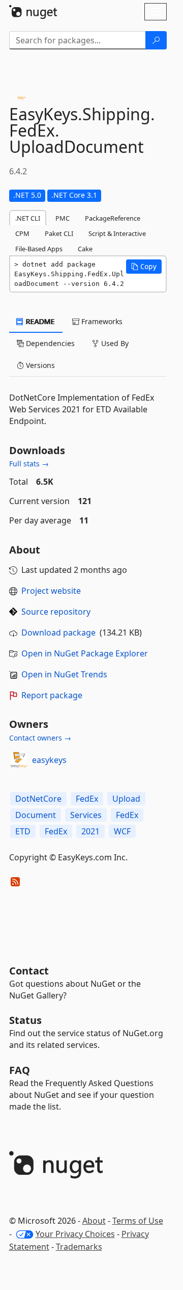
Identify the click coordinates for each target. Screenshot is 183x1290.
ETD (22, 831)
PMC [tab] (62, 218)
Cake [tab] (85, 248)
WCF (122, 831)
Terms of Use (137, 1220)
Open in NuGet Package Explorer (84, 653)
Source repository (55, 611)
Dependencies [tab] (49, 343)
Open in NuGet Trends (64, 674)
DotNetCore (38, 798)
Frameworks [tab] (101, 321)
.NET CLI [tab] (27, 218)
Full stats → (29, 463)
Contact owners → (40, 738)
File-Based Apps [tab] (39, 248)
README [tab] (39, 321)
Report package (51, 695)
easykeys (49, 760)
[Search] (156, 40)
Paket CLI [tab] (59, 233)
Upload (126, 798)
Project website (51, 590)
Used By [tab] (114, 343)
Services (86, 815)
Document (35, 815)
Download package (58, 632)
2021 (90, 831)
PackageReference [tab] (112, 218)
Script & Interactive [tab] (117, 233)
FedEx (87, 798)
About (94, 1220)
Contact (29, 971)
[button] (144, 266)
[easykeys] (19, 760)
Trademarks (79, 1246)
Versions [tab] (39, 365)
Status (25, 1020)
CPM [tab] (22, 233)
